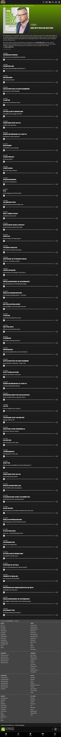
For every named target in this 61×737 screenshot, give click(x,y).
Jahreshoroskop (4, 685)
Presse (31, 709)
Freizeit (3, 696)
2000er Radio (4, 630)
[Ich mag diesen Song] (52, 729)
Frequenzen (32, 703)
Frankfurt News (33, 627)
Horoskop (4, 675)
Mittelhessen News (5, 658)
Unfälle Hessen (33, 658)
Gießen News (33, 638)
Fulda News (32, 640)
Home (6, 735)
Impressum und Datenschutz (7, 725)
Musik (18, 735)
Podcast (4, 5)
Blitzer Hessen (33, 657)
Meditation (3, 703)
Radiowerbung (33, 711)
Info (57, 60)
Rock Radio (3, 632)
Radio (2, 623)
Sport (31, 643)
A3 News (32, 660)
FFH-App (32, 698)
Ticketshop (3, 709)
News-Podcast (33, 688)
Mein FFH (59, 1)
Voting (31, 692)
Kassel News (33, 632)
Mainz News (33, 630)
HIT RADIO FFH (40, 42)
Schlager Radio (4, 636)
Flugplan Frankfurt (34, 670)
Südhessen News (4, 662)
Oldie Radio (3, 634)
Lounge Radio (3, 640)
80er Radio (3, 627)
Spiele (2, 713)
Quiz (2, 718)
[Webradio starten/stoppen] (55, 729)
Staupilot (50, 1)
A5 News (32, 662)
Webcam (56, 1)
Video (43, 735)
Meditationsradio (4, 643)
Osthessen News (4, 657)
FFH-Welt (33, 696)
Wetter (53, 1)
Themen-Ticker (33, 690)
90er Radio (3, 629)
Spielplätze (3, 700)
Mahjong (2, 715)
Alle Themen (33, 649)
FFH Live (3, 625)
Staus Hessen (33, 655)
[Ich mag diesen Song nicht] (58, 729)
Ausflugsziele (3, 705)
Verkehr (32, 653)
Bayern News (33, 642)
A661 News (33, 664)
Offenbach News (34, 636)
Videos (31, 681)
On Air (32, 675)
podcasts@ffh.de (9, 47)
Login (31, 715)
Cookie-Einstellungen (19, 725)
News (32, 623)
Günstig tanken (33, 666)
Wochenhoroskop (4, 681)
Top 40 (2, 645)
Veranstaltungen (4, 698)
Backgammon (3, 716)
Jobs (31, 705)
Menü (55, 735)
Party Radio (3, 638)
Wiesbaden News (34, 629)
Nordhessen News (5, 655)
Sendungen (32, 677)
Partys (2, 720)
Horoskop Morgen (4, 679)
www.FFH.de (10, 621)
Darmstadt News (34, 634)
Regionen (3, 653)
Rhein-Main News (4, 660)
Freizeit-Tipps (3, 707)
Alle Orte (32, 647)
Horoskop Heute (4, 677)
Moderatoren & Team (34, 685)
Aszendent (3, 688)
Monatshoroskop (4, 683)
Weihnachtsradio (4, 642)
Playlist (47, 1)
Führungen (32, 707)
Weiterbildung (33, 713)
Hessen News (33, 625)
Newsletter (32, 700)
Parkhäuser (32, 668)
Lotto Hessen (3, 711)
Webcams (32, 683)
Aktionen (32, 679)
